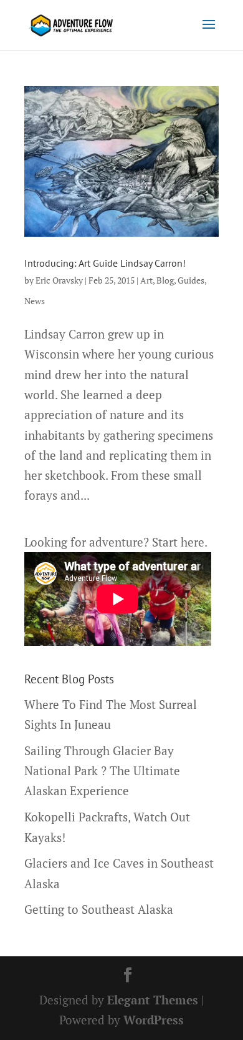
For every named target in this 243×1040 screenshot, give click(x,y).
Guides (191, 280)
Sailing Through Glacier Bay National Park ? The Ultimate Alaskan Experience (102, 771)
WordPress (153, 1020)
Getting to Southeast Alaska (98, 909)
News (34, 301)
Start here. (179, 542)
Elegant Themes (152, 1000)
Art (146, 280)
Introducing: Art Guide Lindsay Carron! (105, 263)
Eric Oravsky (59, 280)
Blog (165, 280)
